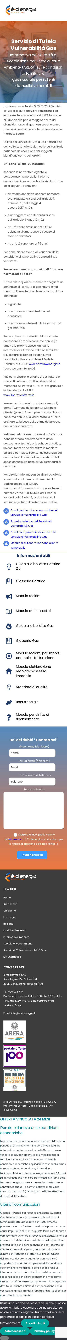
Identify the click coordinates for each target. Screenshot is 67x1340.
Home (7, 897)
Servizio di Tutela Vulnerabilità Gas (24, 950)
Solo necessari (15, 1331)
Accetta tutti (35, 1323)
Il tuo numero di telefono (34, 775)
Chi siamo (9, 910)
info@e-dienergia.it (23, 1013)
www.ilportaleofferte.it (18, 395)
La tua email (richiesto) (34, 761)
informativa (16, 839)
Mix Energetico (12, 957)
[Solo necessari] (4, 1338)
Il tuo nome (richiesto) (34, 747)
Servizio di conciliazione (17, 943)
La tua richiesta (34, 789)
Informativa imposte (16, 937)
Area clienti (10, 904)
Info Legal (9, 917)
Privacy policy (44, 1331)
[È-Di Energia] (20, 15)
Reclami (8, 924)
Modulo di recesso (14, 930)
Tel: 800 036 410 (13, 991)
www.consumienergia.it (44, 364)
